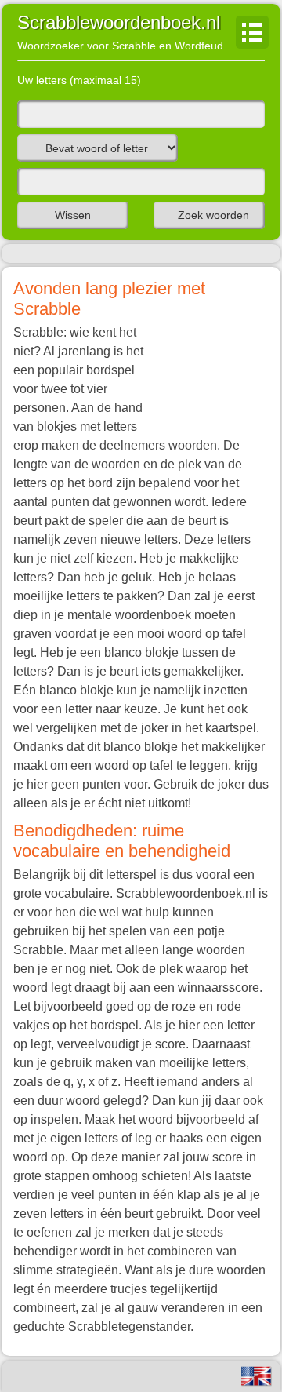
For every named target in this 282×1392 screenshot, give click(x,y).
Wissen (73, 215)
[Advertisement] (206, 372)
